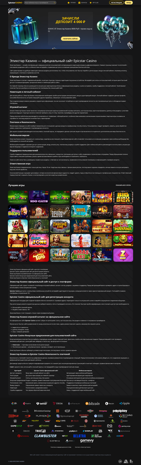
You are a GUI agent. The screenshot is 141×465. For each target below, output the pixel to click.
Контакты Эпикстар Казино (82, 447)
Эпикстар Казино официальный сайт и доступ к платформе (29, 269)
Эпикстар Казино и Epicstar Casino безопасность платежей (29, 278)
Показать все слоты (123, 185)
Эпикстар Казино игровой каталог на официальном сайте (28, 274)
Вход (129, 3)
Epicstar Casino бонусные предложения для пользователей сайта (31, 276)
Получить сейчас (70, 39)
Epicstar (15, 2)
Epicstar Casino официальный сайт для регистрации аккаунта (29, 271)
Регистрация (116, 3)
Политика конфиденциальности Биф (61, 447)
